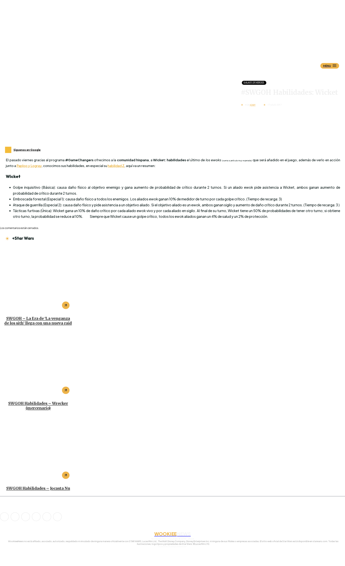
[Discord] (4, 516)
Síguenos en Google (27, 150)
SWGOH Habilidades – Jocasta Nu (38, 488)
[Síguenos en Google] (8, 150)
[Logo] (178, 48)
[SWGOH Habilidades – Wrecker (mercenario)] (38, 364)
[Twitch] (36, 516)
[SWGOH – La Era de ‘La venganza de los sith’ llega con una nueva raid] (38, 279)
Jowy (253, 105)
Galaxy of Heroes (253, 82)
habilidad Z (116, 166)
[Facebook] (15, 516)
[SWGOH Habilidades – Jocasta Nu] (38, 449)
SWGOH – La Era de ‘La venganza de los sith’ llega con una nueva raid (38, 321)
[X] (46, 516)
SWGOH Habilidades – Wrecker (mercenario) (38, 405)
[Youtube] (57, 516)
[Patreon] (25, 516)
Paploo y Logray (29, 166)
